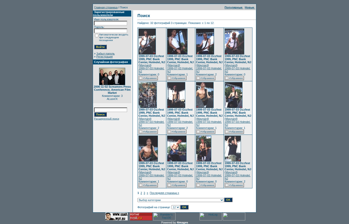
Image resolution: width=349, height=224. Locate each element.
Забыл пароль (105, 53)
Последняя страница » (164, 192)
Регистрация (104, 56)
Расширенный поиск (106, 118)
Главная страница (106, 7)
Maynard (144, 65)
